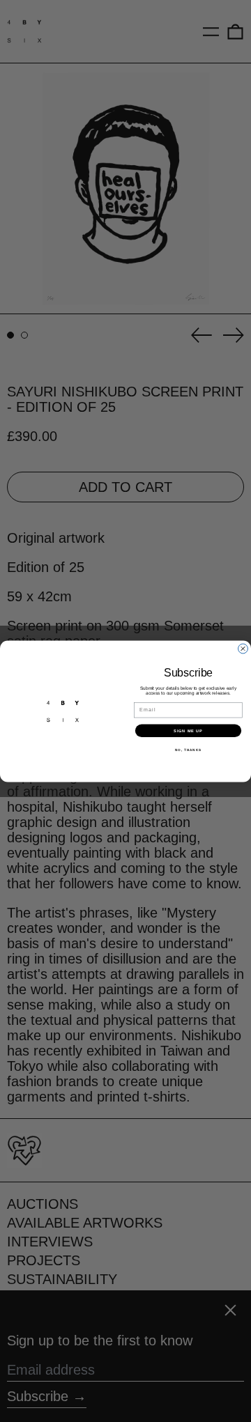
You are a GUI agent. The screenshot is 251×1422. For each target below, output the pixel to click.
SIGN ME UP (188, 730)
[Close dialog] (243, 649)
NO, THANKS (188, 749)
